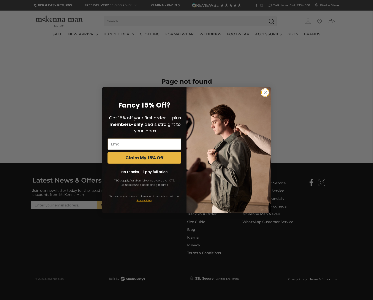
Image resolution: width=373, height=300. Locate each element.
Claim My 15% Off (144, 158)
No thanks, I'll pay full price (144, 171)
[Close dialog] (265, 92)
